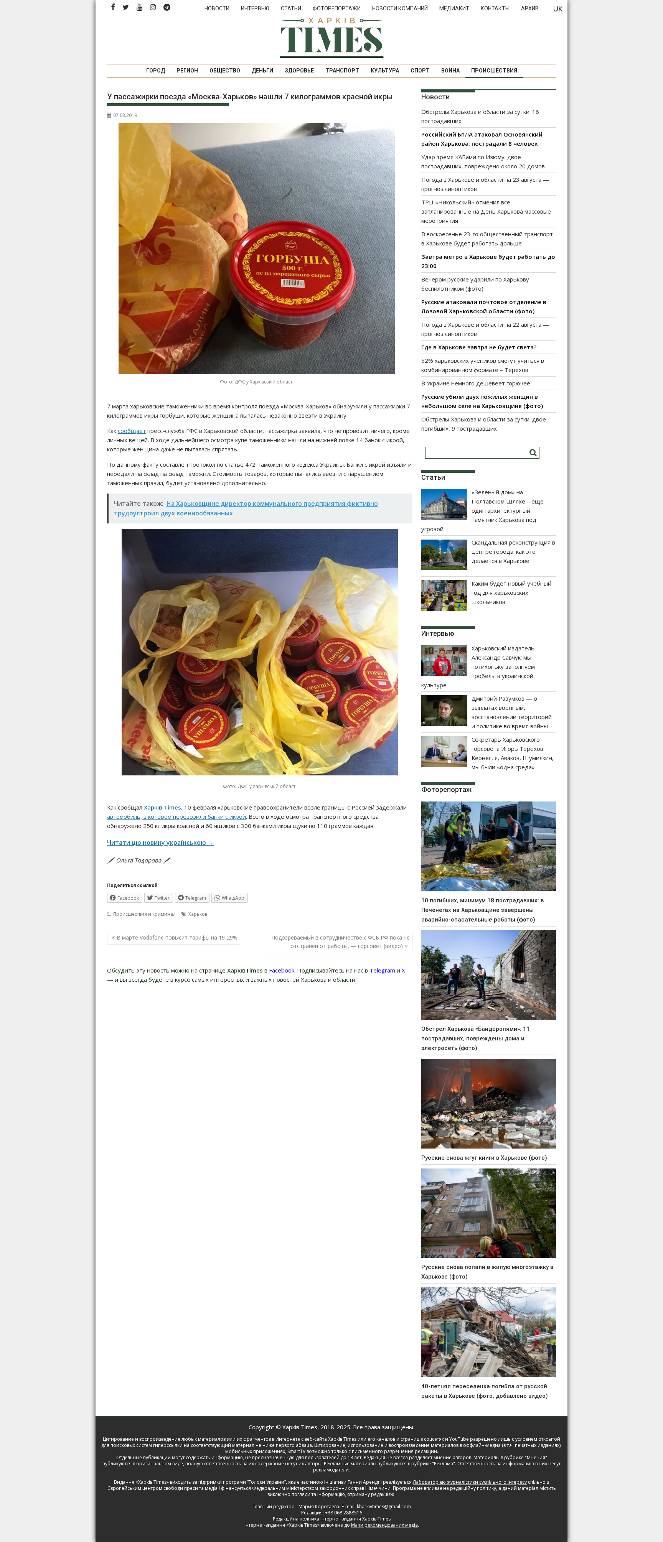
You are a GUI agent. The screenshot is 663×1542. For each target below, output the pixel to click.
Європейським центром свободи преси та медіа (163, 1488)
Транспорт (342, 70)
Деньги (262, 70)
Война (450, 70)
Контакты (495, 8)
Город (155, 70)
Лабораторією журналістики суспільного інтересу (470, 1482)
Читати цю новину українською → (160, 842)
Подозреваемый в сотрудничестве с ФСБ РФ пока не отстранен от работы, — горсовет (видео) (340, 942)
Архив (530, 8)
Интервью (255, 8)
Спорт (420, 70)
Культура (385, 70)
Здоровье (299, 70)
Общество (224, 70)
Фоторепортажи (337, 8)
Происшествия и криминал (144, 914)
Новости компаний (400, 8)
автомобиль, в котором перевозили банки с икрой (176, 816)
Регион (187, 70)
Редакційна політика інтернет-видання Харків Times (332, 1519)
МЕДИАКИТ (454, 8)
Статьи (291, 8)
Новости (217, 8)
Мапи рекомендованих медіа (384, 1525)
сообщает (132, 430)
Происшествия (494, 70)
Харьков (197, 914)
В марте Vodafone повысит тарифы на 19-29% (177, 937)
